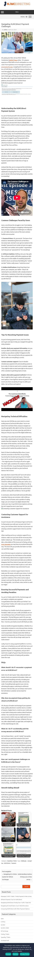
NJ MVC (3, 925)
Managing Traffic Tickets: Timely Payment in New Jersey (16, 896)
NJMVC (11, 60)
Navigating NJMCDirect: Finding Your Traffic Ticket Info (16, 902)
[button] (23, 16)
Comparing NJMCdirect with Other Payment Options (15, 908)
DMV (2, 918)
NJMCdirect (7, 863)
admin (5, 29)
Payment (13, 863)
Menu (17, 12)
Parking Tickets (5, 934)
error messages (5, 544)
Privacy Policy (25, 954)
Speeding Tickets (12, 861)
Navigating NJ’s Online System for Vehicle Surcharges (9, 876)
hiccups (10, 67)
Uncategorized (5, 940)
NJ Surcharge (4, 931)
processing (4, 67)
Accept (8, 954)
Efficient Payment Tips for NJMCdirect (11, 899)
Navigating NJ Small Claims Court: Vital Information (15, 905)
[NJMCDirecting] (17, 6)
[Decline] (32, 950)
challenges (24, 861)
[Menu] (30, 17)
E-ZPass (3, 921)
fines (15, 60)
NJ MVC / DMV (5, 928)
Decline (15, 954)
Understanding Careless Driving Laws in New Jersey (25, 876)
